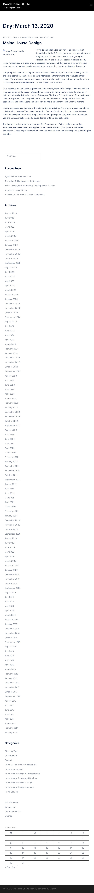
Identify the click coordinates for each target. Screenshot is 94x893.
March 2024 (10, 344)
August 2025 (11, 267)
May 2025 (9, 281)
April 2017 (9, 719)
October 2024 (11, 312)
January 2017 (11, 732)
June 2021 (9, 493)
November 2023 (12, 362)
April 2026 (10, 231)
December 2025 (12, 249)
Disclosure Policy (13, 811)
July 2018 (9, 651)
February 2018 (11, 674)
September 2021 (12, 479)
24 (23, 858)
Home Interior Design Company (19, 787)
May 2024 (9, 335)
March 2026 (10, 236)
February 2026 (11, 240)
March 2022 (10, 452)
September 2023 (12, 371)
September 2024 (12, 317)
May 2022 (9, 443)
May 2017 (9, 714)
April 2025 (10, 285)
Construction (11, 755)
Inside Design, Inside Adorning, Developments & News (30, 185)
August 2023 (11, 376)
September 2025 (12, 263)
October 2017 (11, 692)
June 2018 (9, 655)
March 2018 (10, 669)
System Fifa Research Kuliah (18, 176)
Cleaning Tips (11, 751)
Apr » (14, 867)
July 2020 (9, 543)
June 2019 (9, 601)
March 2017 (10, 723)
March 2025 (10, 290)
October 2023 (11, 367)
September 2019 (12, 588)
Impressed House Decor (16, 190)
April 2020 (10, 556)
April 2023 (10, 394)
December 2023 (12, 357)
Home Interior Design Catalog (18, 782)
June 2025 (10, 276)
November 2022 (12, 416)
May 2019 (9, 606)
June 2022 (10, 439)
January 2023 (11, 407)
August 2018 (10, 646)
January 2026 (11, 245)
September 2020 (12, 534)
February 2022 (11, 457)
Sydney (53, 888)
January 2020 (11, 570)
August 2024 (11, 321)
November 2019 (12, 579)
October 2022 (11, 421)
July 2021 (9, 488)
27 (59, 858)
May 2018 (9, 660)
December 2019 (12, 574)
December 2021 (12, 466)
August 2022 (11, 430)
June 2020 (10, 547)
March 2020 (10, 561)
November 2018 (12, 633)
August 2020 (11, 538)
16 (11, 853)
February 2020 (11, 565)
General (8, 760)
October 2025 (11, 258)
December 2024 (12, 303)
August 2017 (10, 701)
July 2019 (9, 597)
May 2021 (9, 498)
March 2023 (10, 398)
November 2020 (12, 525)
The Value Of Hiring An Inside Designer (23, 181)
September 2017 (12, 696)
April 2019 (9, 610)
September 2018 (12, 642)
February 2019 (11, 619)
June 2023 (10, 385)
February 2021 (11, 511)
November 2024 (12, 308)
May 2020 (9, 552)
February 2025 (11, 294)
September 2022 (12, 425)
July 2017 (9, 705)
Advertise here (11, 802)
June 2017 (9, 710)
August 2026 (11, 213)
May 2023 (9, 389)
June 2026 (10, 222)
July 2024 (9, 326)
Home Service (11, 792)
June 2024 (10, 330)
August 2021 (10, 484)
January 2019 (11, 624)
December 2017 (12, 682)
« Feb (7, 867)
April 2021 (9, 502)
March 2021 (10, 506)
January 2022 (11, 461)
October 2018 (11, 637)
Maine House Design (22, 43)
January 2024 (11, 353)
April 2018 (9, 664)
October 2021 (11, 475)
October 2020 (11, 529)
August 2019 (10, 592)
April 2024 (10, 339)
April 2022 (10, 448)
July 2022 (9, 434)
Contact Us (10, 807)
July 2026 (9, 218)
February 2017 (11, 728)
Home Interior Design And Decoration (22, 773)
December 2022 (12, 412)
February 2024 (11, 349)
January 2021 (11, 516)
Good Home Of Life (16, 4)
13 (59, 848)
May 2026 (9, 227)
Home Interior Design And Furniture (21, 778)
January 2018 (11, 678)
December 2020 (12, 520)
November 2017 (12, 687)
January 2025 (11, 299)
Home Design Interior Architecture (36, 37)
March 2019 (10, 615)
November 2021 (12, 470)
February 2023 (11, 403)
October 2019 (11, 583)
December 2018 (12, 628)
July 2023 (9, 380)
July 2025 (9, 272)
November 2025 (12, 254)
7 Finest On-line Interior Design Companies (24, 194)
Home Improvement (14, 769)
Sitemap (8, 816)
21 (71, 853)
